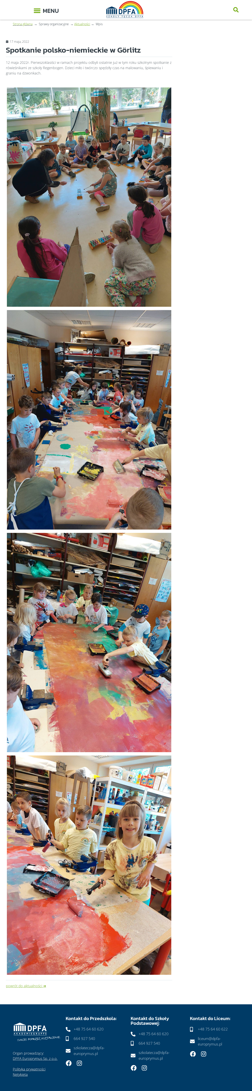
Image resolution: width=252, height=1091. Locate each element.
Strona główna (22, 24)
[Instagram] (79, 1063)
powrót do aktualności (24, 985)
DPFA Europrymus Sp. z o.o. (35, 1058)
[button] (46, 10)
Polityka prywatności (29, 1069)
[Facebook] (69, 1063)
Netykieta (20, 1074)
